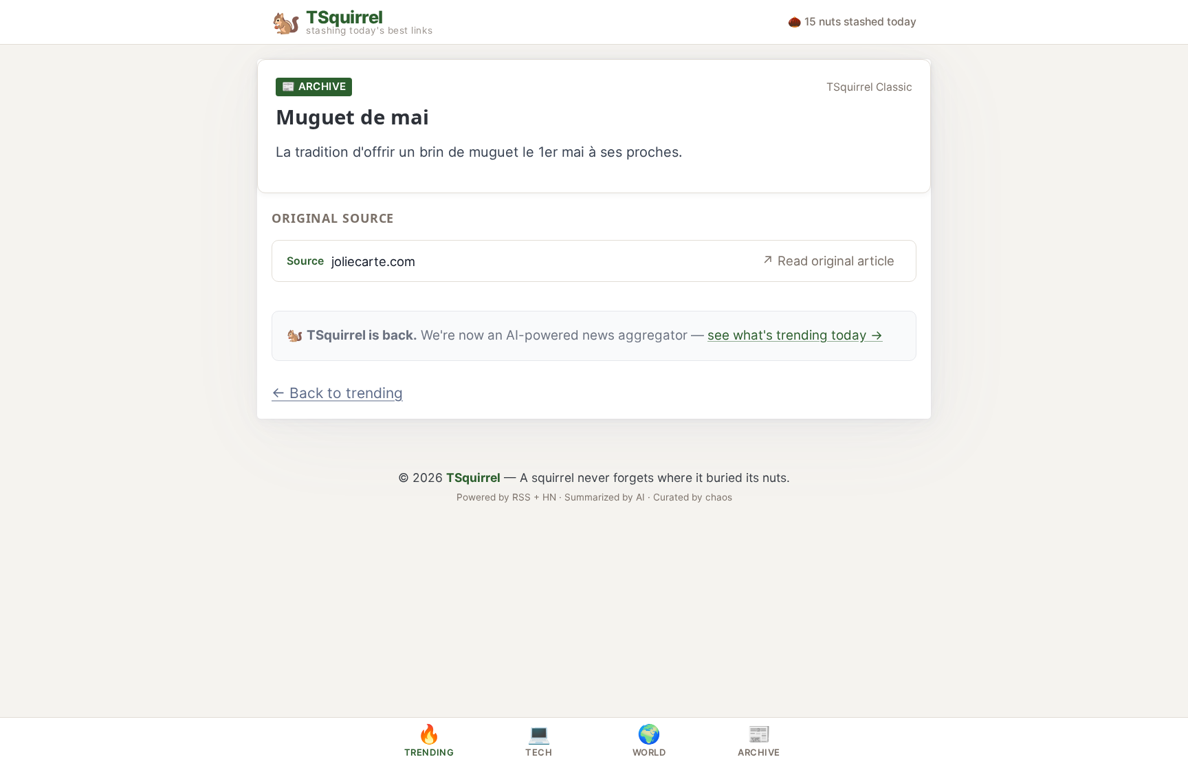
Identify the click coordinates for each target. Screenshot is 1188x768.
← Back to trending (337, 393)
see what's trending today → (795, 335)
